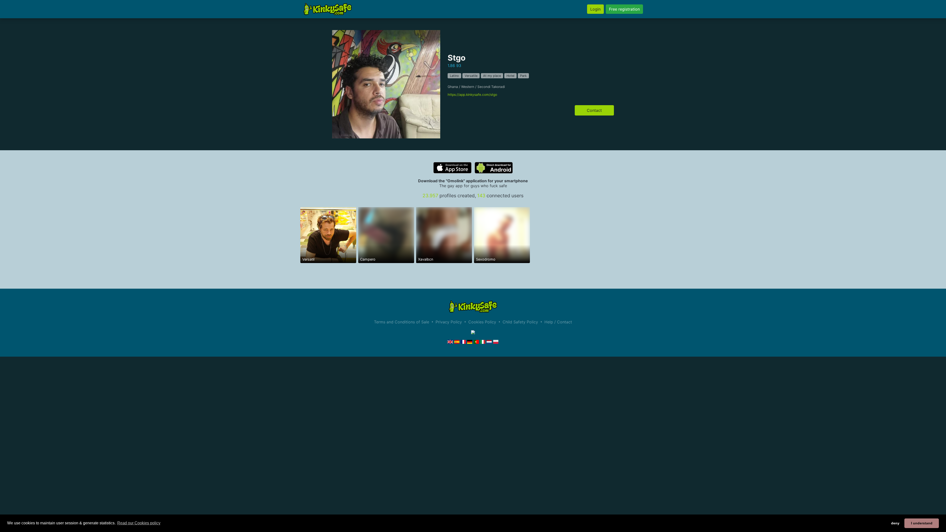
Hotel (510, 76)
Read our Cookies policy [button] (138, 523)
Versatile (471, 76)
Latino (454, 76)
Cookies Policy (482, 321)
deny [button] (895, 523)
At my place (492, 76)
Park (523, 76)
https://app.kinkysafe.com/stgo (472, 95)
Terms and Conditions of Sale (401, 321)
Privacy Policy (449, 321)
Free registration (624, 9)
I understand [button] (921, 523)
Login (595, 9)
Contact (594, 110)
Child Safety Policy (520, 321)
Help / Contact (558, 321)
